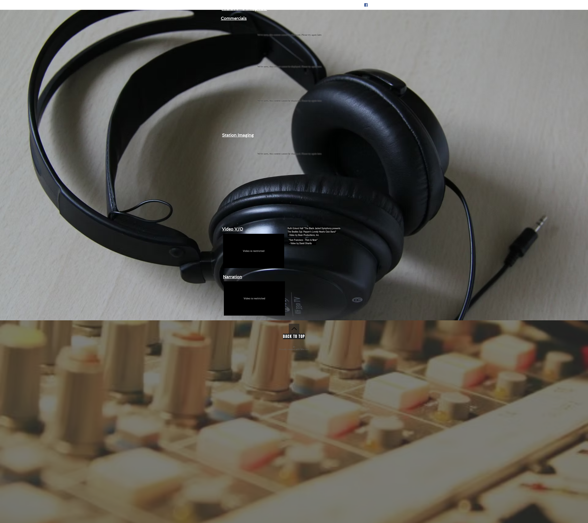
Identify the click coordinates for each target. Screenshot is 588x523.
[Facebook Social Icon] (366, 5)
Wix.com (304, 349)
